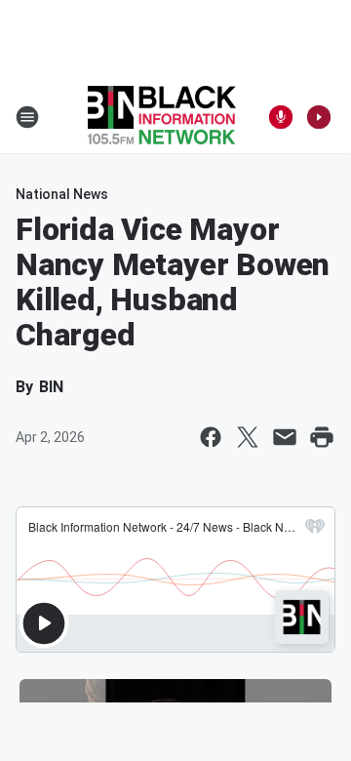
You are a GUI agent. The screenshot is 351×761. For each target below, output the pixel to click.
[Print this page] (321, 437)
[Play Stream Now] (319, 117)
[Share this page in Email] (284, 437)
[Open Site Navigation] (27, 117)
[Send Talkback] (280, 117)
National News (62, 194)
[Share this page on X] (247, 437)
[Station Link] (162, 117)
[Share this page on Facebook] (210, 437)
